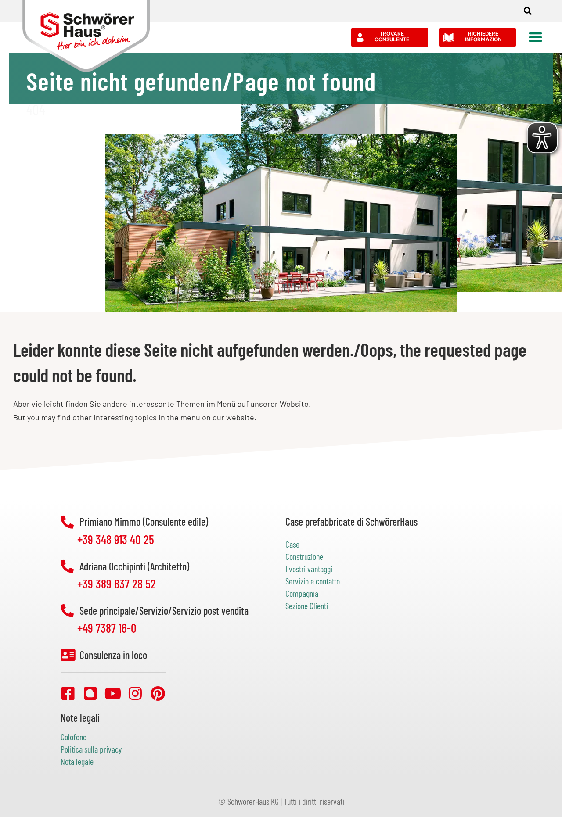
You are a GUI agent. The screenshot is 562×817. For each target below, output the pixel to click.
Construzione (304, 556)
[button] (528, 11)
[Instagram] (135, 693)
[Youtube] (112, 693)
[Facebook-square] (68, 693)
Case (292, 544)
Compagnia (301, 593)
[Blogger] (90, 693)
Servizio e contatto (312, 581)
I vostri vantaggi (308, 568)
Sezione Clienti (306, 605)
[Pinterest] (157, 693)
